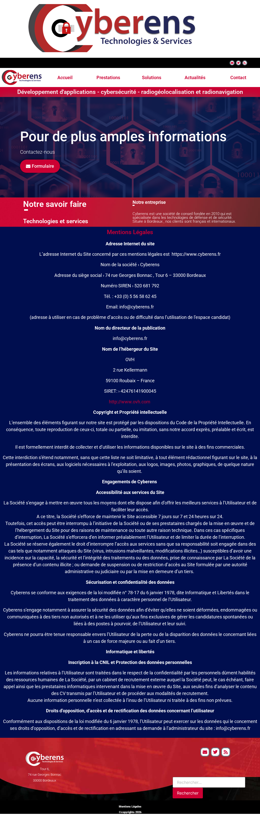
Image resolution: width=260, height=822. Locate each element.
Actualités (195, 77)
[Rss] (244, 62)
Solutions (151, 77)
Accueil (65, 77)
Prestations (108, 77)
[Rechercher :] (209, 782)
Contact (238, 77)
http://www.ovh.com (129, 401)
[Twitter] (238, 62)
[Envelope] (232, 62)
